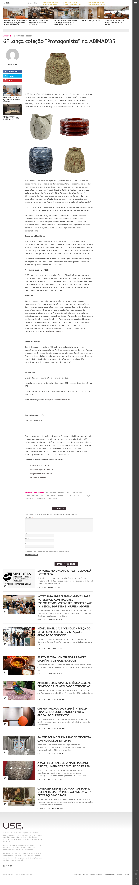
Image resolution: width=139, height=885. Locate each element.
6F (47, 493)
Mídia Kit (119, 874)
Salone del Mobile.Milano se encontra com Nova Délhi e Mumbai (64, 739)
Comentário (29, 517)
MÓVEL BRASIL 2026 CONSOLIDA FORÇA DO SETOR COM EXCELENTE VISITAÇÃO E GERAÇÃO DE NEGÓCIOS (63, 632)
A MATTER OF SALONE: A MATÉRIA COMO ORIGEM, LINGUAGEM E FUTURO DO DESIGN (63, 764)
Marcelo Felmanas (48, 496)
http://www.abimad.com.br (57, 400)
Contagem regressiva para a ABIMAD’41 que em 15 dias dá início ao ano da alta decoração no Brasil (64, 792)
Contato (126, 874)
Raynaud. (30, 499)
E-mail (27, 538)
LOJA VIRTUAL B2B (109, 874)
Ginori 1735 (77, 493)
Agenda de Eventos (96, 874)
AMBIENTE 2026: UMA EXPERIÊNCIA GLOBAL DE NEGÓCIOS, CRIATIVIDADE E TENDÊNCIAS (64, 684)
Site (26, 544)
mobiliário (62, 496)
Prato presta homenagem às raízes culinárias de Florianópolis (61, 659)
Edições (85, 874)
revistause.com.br (38, 478)
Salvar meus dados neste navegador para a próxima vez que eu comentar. (47, 552)
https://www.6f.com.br (53, 331)
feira (68, 493)
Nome (27, 533)
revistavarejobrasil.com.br (42, 469)
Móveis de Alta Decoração (80, 496)
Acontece (7, 36)
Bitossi (61, 493)
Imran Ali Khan (32, 496)
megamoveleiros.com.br (41, 473)
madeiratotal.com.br (39, 465)
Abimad (53, 493)
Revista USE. (12, 64)
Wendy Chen (52, 499)
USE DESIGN (40, 499)
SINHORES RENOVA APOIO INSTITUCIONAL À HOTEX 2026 (64, 572)
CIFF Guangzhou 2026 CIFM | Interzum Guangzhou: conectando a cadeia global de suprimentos (62, 712)
